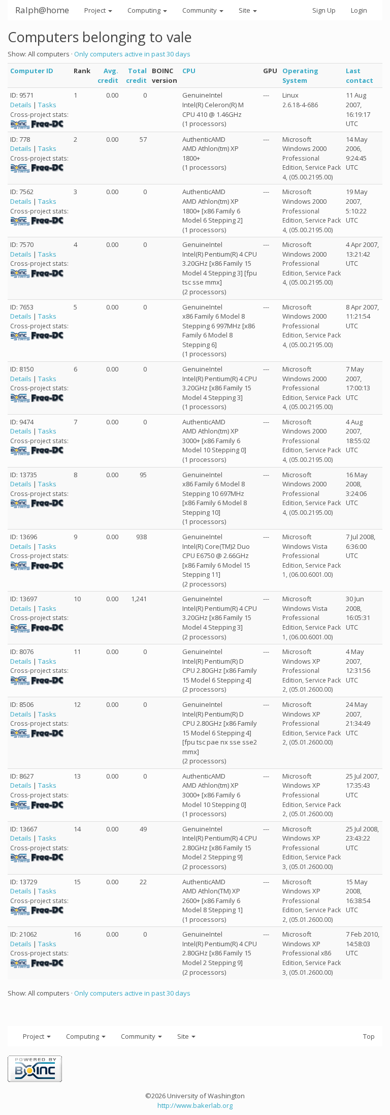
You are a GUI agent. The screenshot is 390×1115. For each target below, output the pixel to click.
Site (245, 10)
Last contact (359, 75)
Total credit (136, 75)
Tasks (47, 104)
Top (369, 1036)
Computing (144, 10)
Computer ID (31, 70)
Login (359, 10)
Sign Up (324, 10)
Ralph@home (42, 10)
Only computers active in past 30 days (132, 53)
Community (200, 10)
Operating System (300, 75)
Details (20, 104)
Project (95, 10)
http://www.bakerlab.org (195, 1105)
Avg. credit (108, 75)
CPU (189, 70)
